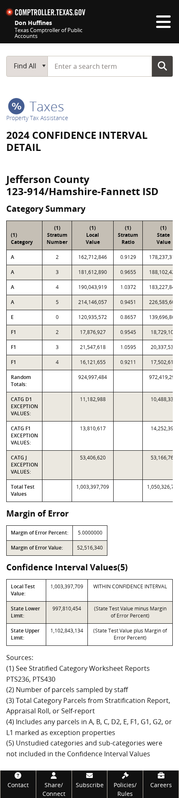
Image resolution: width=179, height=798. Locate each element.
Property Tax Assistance (37, 118)
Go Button (162, 66)
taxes (45, 106)
